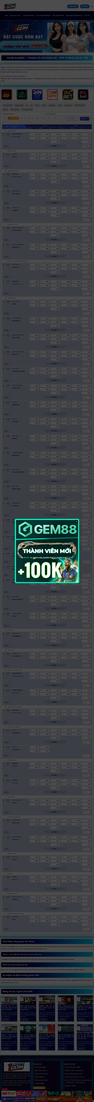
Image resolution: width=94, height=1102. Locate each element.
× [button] (76, 521)
